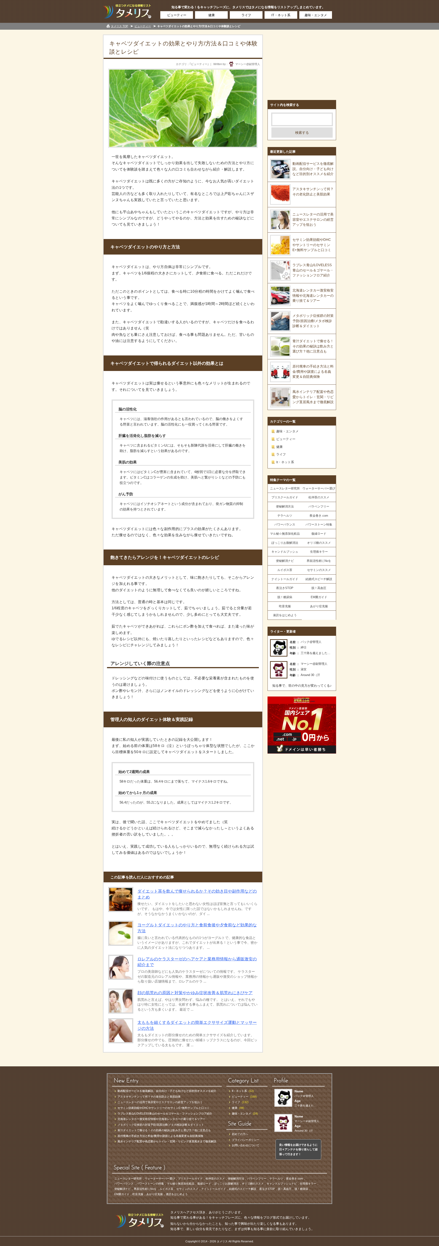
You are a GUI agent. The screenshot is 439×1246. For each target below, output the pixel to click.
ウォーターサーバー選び (318, 488)
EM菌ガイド (319, 597)
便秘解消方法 (285, 506)
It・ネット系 (285, 462)
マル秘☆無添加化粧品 (285, 533)
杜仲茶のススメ (318, 497)
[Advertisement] (302, 63)
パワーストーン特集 (318, 524)
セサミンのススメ (319, 570)
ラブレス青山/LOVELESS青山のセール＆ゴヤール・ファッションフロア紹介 (313, 270)
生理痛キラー (319, 551)
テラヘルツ (284, 515)
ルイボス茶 (284, 570)
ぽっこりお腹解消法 (284, 542)
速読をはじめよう (285, 615)
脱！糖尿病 (284, 597)
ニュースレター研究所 (285, 488)
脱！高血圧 (318, 588)
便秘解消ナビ (285, 561)
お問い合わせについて (245, 1145)
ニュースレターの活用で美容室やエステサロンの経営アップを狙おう (313, 219)
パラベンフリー (318, 506)
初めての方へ (240, 1134)
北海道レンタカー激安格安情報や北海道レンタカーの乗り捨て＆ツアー (313, 295)
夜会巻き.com (319, 515)
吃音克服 (285, 606)
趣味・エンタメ (316, 15)
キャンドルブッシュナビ (282, 1183)
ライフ (246, 15)
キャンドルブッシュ (284, 551)
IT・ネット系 (280, 15)
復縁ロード (318, 533)
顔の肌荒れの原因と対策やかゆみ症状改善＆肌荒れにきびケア (195, 993)
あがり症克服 (319, 606)
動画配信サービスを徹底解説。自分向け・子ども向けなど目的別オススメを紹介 (313, 169)
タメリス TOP (119, 26)
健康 (211, 15)
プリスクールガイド (284, 497)
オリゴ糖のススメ (319, 542)
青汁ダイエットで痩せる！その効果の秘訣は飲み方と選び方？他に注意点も (313, 346)
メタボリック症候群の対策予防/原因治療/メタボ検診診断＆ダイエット (313, 321)
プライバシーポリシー (245, 1139)
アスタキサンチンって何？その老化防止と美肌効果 (149, 1096)
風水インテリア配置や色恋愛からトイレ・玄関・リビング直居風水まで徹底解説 (313, 397)
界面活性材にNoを (319, 561)
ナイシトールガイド (284, 579)
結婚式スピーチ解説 (318, 579)
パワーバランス (284, 524)
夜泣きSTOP (284, 588)
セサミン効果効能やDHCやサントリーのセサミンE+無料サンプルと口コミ (311, 245)
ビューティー (176, 15)
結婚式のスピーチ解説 (242, 1189)
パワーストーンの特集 (150, 1183)
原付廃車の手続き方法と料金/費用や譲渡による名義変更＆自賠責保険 (313, 371)
